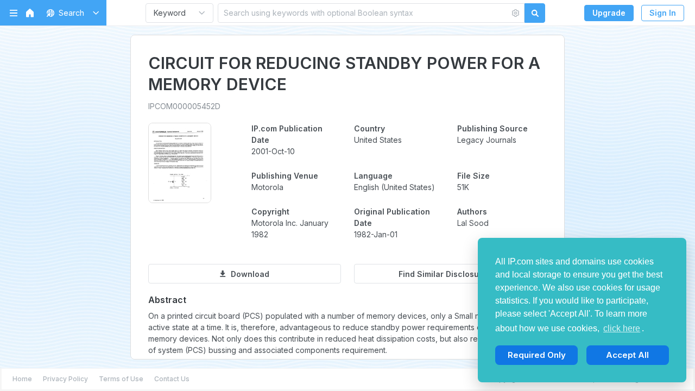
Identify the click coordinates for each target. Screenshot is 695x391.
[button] (71, 13)
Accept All (627, 355)
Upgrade (609, 12)
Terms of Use (121, 379)
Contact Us (171, 379)
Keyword (170, 12)
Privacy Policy (65, 379)
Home (22, 379)
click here (621, 328)
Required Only (537, 355)
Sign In (662, 12)
